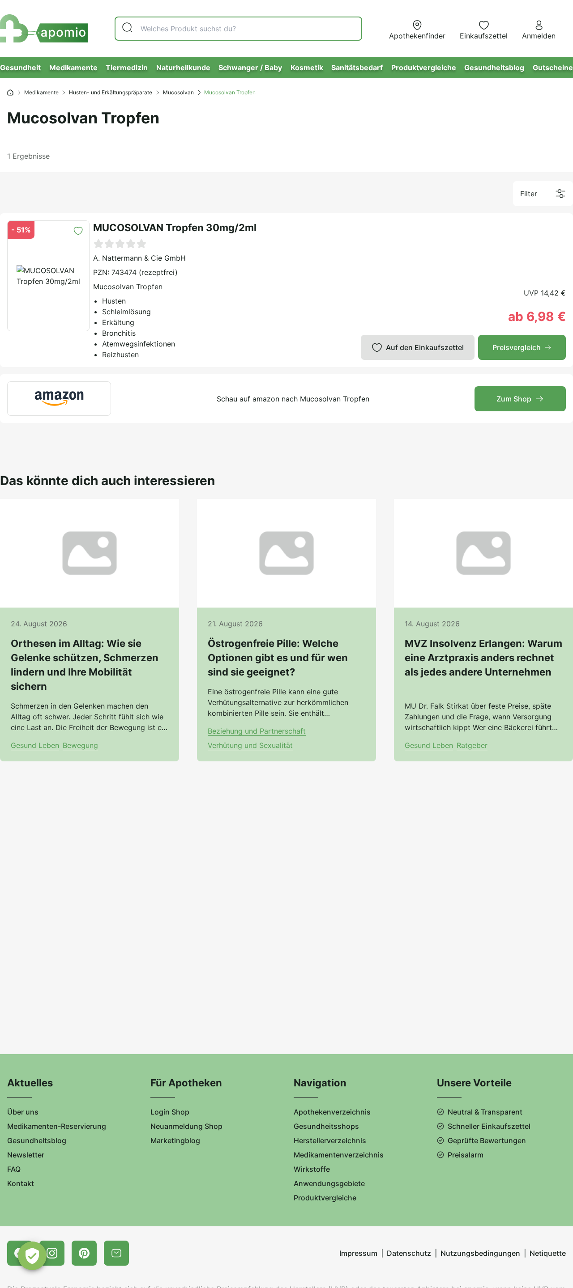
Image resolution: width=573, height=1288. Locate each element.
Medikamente (73, 67)
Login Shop (169, 1111)
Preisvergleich (516, 347)
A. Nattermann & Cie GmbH (139, 257)
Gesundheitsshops (326, 1126)
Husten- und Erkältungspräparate (110, 92)
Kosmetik (307, 67)
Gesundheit (20, 67)
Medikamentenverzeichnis (339, 1154)
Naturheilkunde (183, 67)
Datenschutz (409, 1253)
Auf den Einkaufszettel (425, 347)
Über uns (22, 1111)
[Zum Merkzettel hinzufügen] (78, 231)
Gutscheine (553, 67)
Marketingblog (175, 1140)
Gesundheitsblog (494, 67)
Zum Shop (513, 398)
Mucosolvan (178, 92)
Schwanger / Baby (250, 67)
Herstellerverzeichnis (330, 1140)
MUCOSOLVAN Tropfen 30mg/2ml (175, 227)
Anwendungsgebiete (329, 1183)
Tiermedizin (127, 67)
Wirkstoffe (312, 1169)
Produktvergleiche (423, 67)
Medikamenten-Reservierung (56, 1126)
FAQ (14, 1169)
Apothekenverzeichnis (332, 1111)
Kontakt (20, 1183)
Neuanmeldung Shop (186, 1126)
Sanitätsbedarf (357, 67)
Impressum (358, 1253)
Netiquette (548, 1253)
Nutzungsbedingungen (480, 1253)
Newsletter (25, 1154)
